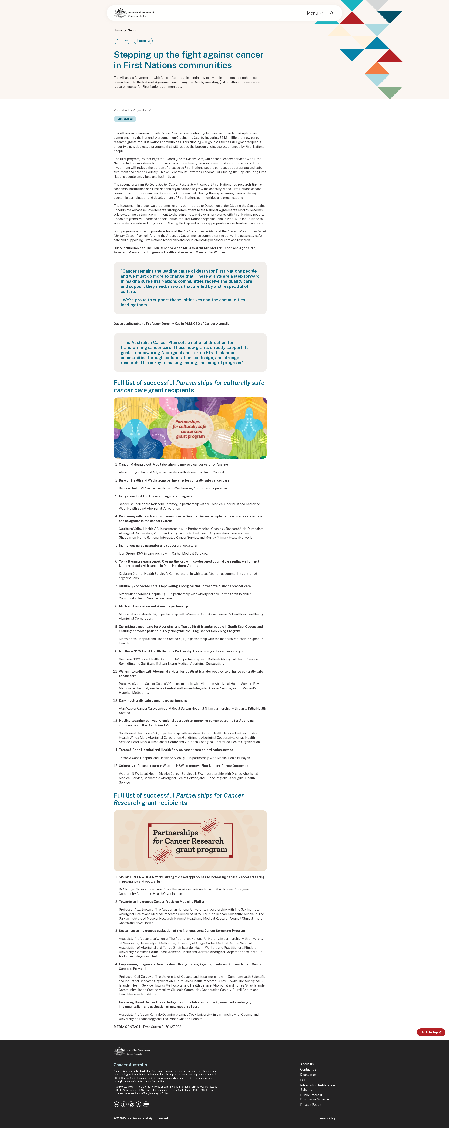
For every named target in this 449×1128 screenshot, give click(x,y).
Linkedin (116, 1104)
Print (120, 41)
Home (118, 30)
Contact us (308, 1069)
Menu (312, 13)
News (132, 30)
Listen (141, 41)
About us (307, 1064)
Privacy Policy (310, 1104)
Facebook (124, 1104)
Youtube (146, 1104)
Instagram (131, 1104)
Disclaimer (308, 1074)
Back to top (429, 1032)
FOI (302, 1080)
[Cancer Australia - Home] (134, 13)
